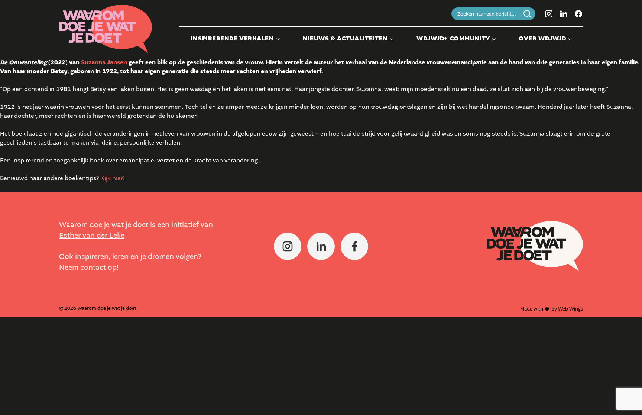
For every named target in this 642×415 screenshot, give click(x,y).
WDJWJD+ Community (453, 39)
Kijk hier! (112, 178)
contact (93, 267)
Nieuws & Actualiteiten (345, 39)
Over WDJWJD (542, 39)
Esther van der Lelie (91, 235)
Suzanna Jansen (104, 62)
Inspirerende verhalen (232, 39)
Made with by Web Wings (551, 309)
